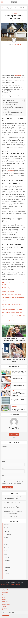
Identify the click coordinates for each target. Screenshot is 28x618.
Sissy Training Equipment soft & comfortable (14, 297)
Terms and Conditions (13, 586)
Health (4, 599)
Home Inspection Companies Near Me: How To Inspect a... (18, 394)
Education (5, 601)
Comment (4, 446)
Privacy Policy (4, 586)
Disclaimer (17, 584)
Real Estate (14, 13)
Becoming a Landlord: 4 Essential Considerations (18, 379)
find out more (10, 170)
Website (4, 475)
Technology (5, 589)
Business (4, 591)
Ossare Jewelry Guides (8, 291)
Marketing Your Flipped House (11, 111)
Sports (4, 606)
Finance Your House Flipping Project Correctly (10, 105)
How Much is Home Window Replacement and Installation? (18, 409)
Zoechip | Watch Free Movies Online (11, 294)
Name (4, 461)
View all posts (14, 434)
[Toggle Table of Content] (22, 100)
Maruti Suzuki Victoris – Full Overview (13, 516)
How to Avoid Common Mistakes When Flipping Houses (13, 113)
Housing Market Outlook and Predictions (18, 386)
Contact (7, 584)
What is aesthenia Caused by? (10, 301)
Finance (4, 594)
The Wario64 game (7, 288)
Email (4, 468)
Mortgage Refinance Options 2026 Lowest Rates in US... (19, 372)
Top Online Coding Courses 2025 (12, 502)
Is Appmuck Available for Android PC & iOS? (13, 315)
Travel (4, 603)
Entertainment (6, 604)
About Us (3, 584)
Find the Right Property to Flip (11, 102)
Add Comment (13, 20)
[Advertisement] (14, 61)
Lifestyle (4, 608)
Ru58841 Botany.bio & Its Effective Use (12, 309)
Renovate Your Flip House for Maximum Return (13, 108)
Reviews (4, 610)
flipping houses (18, 75)
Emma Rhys (21, 20)
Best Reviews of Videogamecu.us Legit (12, 312)
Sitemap (12, 584)
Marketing (5, 592)
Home (3, 8)
